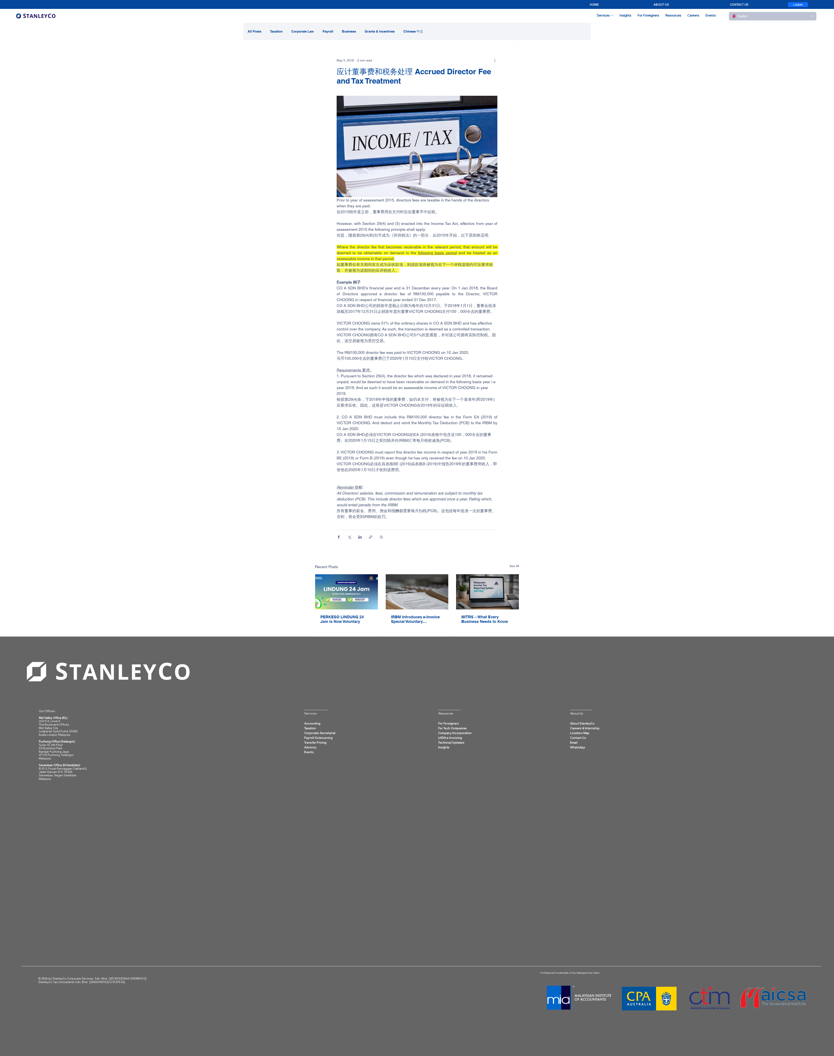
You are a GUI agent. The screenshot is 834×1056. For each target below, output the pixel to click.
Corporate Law (302, 31)
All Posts (254, 31)
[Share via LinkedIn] (360, 537)
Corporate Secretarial (320, 733)
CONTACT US (739, 4)
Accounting (312, 723)
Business (349, 31)
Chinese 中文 (413, 31)
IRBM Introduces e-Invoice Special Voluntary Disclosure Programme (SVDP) (415, 619)
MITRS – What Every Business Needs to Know (484, 619)
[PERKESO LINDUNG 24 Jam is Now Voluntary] (346, 591)
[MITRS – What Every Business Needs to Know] (487, 591)
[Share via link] (371, 537)
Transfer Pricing (315, 742)
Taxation (276, 31)
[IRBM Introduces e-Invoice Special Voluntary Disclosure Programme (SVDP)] (417, 591)
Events (309, 752)
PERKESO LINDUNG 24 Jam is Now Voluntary (342, 619)
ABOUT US (661, 4)
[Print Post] (381, 537)
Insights (444, 747)
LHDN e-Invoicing (450, 737)
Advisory (310, 747)
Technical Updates (451, 742)
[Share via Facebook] (339, 537)
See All (514, 566)
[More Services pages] (612, 15)
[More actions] (494, 60)
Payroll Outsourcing (318, 737)
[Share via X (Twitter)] (349, 537)
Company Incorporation (455, 733)
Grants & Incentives (380, 31)
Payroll (328, 31)
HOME (594, 4)
